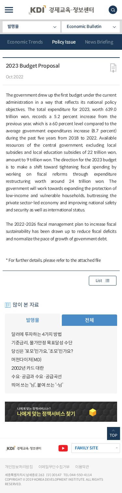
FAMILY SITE (86, 448)
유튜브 (63, 448)
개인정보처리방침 (19, 466)
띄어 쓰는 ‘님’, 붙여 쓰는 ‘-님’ (37, 385)
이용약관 (82, 466)
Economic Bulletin (84, 26)
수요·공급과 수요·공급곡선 (36, 377)
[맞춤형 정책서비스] (61, 412)
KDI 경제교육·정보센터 (61, 10)
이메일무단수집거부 (54, 466)
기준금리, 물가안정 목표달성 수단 (42, 343)
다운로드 (113, 68)
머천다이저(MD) (26, 360)
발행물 (13, 26)
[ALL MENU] (9, 10)
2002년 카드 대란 (27, 368)
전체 (89, 320)
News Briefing (99, 42)
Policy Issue (64, 42)
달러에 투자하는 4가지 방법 (36, 334)
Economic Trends (25, 42)
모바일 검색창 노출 (113, 10)
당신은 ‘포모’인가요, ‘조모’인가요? (42, 351)
